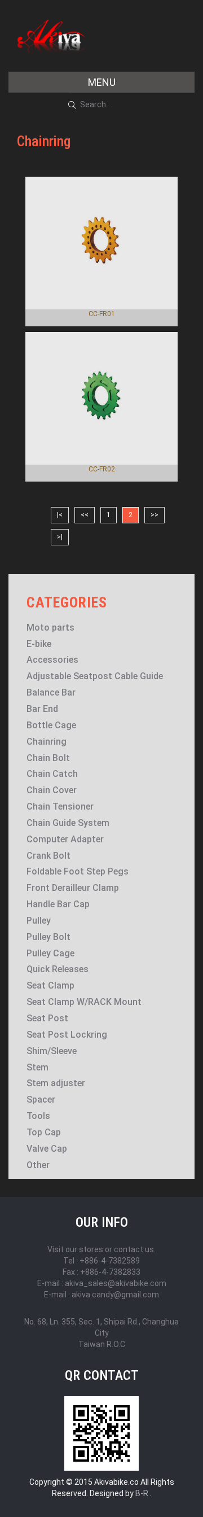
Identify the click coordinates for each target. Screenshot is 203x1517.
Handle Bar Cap (58, 904)
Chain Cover (52, 790)
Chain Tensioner (60, 806)
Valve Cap (47, 1148)
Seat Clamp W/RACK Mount (84, 1001)
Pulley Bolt (48, 937)
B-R (141, 1493)
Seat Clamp (50, 985)
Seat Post (47, 1018)
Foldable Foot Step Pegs (78, 871)
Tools (38, 1116)
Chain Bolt (48, 758)
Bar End (42, 708)
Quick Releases (58, 969)
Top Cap (44, 1132)
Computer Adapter (65, 839)
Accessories (52, 659)
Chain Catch (52, 773)
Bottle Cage (51, 725)
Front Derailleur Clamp (73, 887)
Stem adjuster (56, 1083)
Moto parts (50, 627)
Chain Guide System (68, 822)
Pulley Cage (50, 953)
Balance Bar (51, 692)
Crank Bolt (48, 855)
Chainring (47, 741)
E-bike (39, 644)
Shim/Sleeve (52, 1051)
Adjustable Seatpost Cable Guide (95, 676)
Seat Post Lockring (67, 1034)
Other (38, 1165)
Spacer (41, 1099)
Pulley (39, 920)
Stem (37, 1067)
